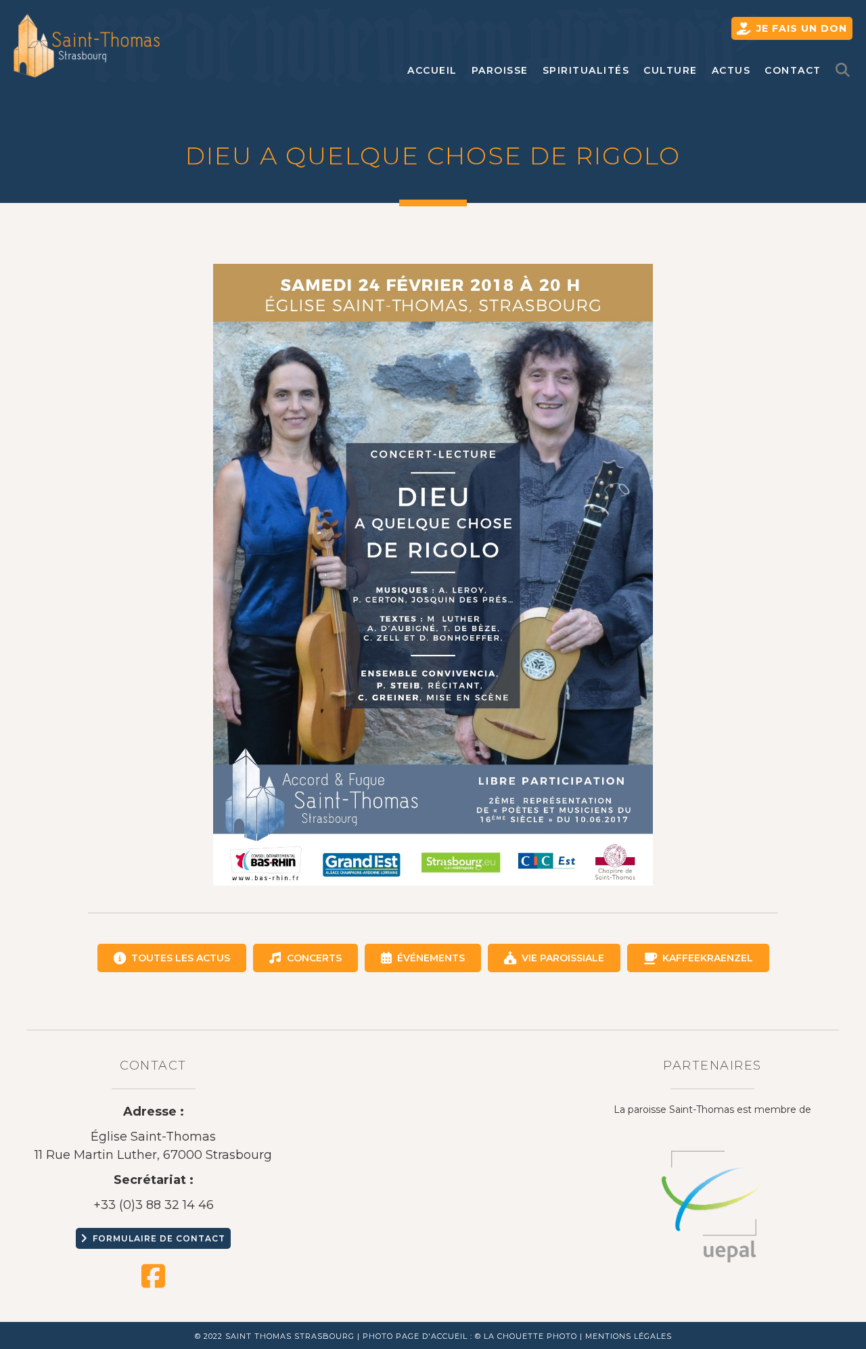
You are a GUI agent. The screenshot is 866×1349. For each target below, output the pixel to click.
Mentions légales (628, 1336)
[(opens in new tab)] (712, 1205)
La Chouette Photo (530, 1336)
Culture (670, 70)
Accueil (432, 70)
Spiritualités (586, 70)
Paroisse (500, 70)
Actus (731, 70)
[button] (846, 71)
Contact (793, 70)
